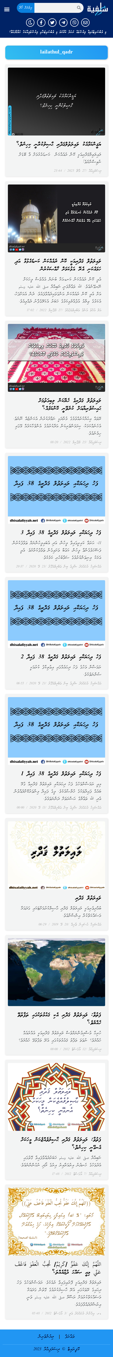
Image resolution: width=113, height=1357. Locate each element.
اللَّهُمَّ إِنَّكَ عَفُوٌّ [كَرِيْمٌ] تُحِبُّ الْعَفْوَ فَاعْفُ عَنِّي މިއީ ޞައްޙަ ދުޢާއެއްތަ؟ (58, 1269)
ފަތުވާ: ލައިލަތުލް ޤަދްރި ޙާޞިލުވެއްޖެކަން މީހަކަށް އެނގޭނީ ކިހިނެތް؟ (61, 1144)
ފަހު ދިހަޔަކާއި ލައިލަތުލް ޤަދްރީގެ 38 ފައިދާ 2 (61, 657)
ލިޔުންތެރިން (46, 1337)
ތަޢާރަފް (70, 1337)
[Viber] (74, 22)
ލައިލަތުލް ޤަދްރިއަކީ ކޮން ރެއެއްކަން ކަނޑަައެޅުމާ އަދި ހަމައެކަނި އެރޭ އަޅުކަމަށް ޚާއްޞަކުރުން (58, 265)
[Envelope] (85, 22)
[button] (7, 9)
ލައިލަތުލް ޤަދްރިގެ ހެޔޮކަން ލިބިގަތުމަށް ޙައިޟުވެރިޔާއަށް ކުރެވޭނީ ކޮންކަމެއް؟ (70, 405)
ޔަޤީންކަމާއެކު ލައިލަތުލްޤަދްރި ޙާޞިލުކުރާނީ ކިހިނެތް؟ (58, 144)
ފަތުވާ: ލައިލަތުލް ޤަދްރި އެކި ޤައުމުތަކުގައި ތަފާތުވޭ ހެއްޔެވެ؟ (59, 1019)
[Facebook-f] (41, 22)
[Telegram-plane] (63, 22)
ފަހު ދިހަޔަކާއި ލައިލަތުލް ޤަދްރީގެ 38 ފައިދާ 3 (61, 533)
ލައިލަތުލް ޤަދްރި (88, 898)
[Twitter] (52, 22)
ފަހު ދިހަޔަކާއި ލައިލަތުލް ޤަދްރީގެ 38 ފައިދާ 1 (61, 774)
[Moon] (30, 22)
